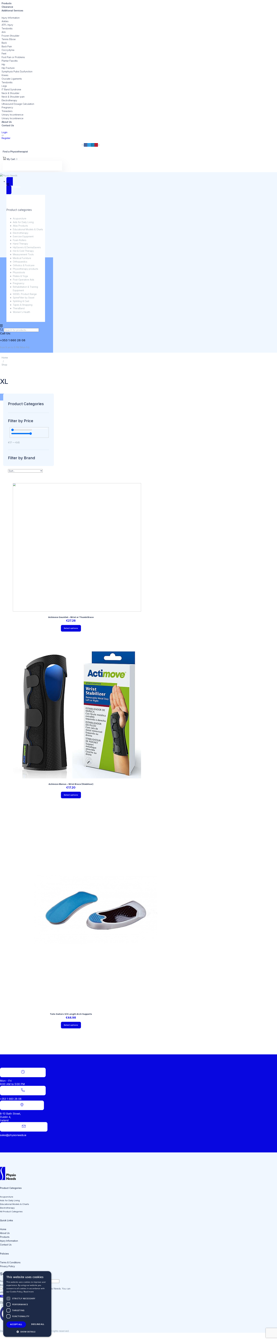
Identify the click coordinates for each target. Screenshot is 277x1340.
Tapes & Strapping (22, 304)
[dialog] (27, 1304)
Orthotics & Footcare (23, 265)
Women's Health (21, 312)
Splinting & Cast (21, 301)
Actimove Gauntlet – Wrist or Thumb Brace (71, 617)
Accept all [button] (16, 1324)
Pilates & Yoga (20, 276)
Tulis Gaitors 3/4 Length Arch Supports (71, 1014)
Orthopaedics (20, 261)
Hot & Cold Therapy (23, 251)
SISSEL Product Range (25, 294)
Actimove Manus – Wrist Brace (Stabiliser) (71, 784)
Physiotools (19, 272)
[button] (27, 1332)
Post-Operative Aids (23, 279)
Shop (4, 364)
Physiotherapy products (25, 268)
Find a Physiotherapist (15, 151)
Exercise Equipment (23, 236)
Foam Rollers (19, 240)
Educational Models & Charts (28, 229)
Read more (29, 1291)
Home (5, 357)
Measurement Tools (23, 254)
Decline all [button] (37, 1324)
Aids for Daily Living (23, 222)
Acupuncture (19, 218)
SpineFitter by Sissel (23, 297)
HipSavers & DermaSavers (27, 247)
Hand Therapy (20, 243)
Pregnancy (18, 283)
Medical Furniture (22, 258)
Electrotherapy (20, 233)
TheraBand (19, 308)
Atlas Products (20, 225)
